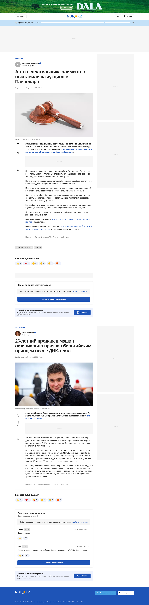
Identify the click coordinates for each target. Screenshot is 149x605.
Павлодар (38, 247)
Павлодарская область (24, 247)
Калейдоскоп (20, 327)
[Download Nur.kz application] (74, 6)
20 (20, 500)
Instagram (83, 312)
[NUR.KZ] (74, 16)
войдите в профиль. (80, 291)
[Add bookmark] (18, 169)
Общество (19, 58)
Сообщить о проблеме (105, 593)
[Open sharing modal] (18, 162)
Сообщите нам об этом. (59, 237)
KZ (118, 16)
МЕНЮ (22, 16)
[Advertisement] (74, 38)
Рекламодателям (125, 593)
